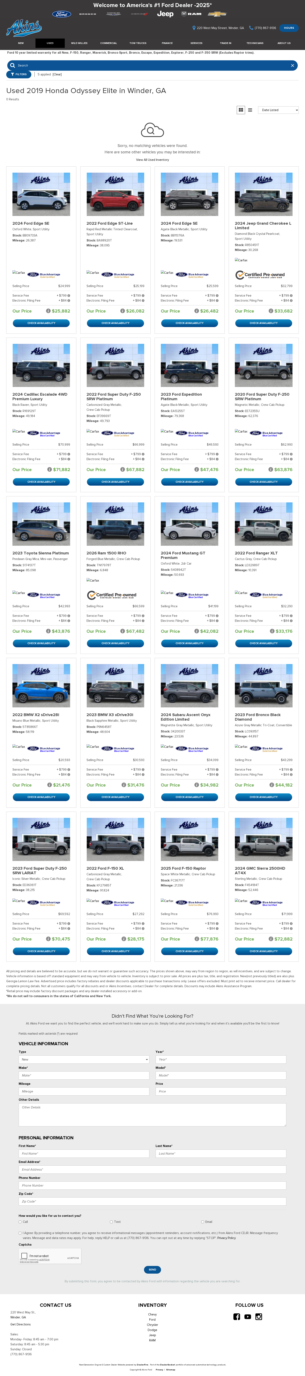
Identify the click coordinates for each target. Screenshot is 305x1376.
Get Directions (20, 1324)
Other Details (29, 1100)
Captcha (25, 1244)
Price (159, 1084)
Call (25, 1222)
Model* (161, 1068)
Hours (289, 28)
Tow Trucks (137, 43)
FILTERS (21, 74)
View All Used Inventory (152, 160)
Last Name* (164, 1146)
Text (117, 1222)
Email (208, 1222)
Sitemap (170, 1369)
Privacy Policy (226, 1238)
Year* (160, 1052)
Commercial (108, 43)
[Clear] (57, 74)
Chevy (152, 1314)
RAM (152, 1340)
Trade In (225, 43)
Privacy (159, 1369)
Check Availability (41, 323)
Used (50, 43)
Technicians (255, 43)
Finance (167, 43)
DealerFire (142, 1364)
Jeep (152, 1335)
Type (22, 1052)
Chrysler (152, 1325)
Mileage (24, 1084)
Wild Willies (79, 43)
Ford (152, 1319)
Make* (23, 1068)
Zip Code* (26, 1194)
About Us (284, 43)
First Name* (27, 1146)
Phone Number (29, 1178)
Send (152, 1269)
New (21, 43)
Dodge (152, 1330)
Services (196, 43)
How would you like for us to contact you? (50, 1216)
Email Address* (29, 1162)
